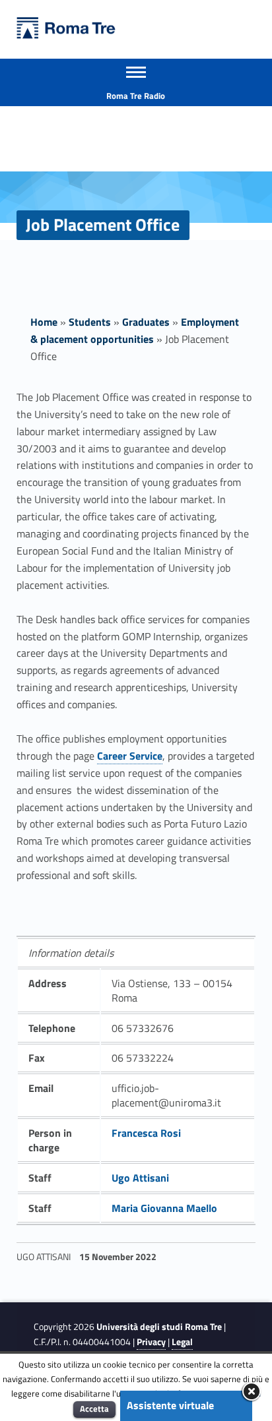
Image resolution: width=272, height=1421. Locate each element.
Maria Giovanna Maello (164, 1208)
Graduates (146, 322)
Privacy (151, 1342)
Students (90, 322)
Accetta (94, 1408)
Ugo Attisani (140, 1178)
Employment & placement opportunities (134, 330)
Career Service (129, 756)
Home (43, 322)
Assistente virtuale (170, 1405)
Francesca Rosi (146, 1133)
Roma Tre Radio (135, 95)
